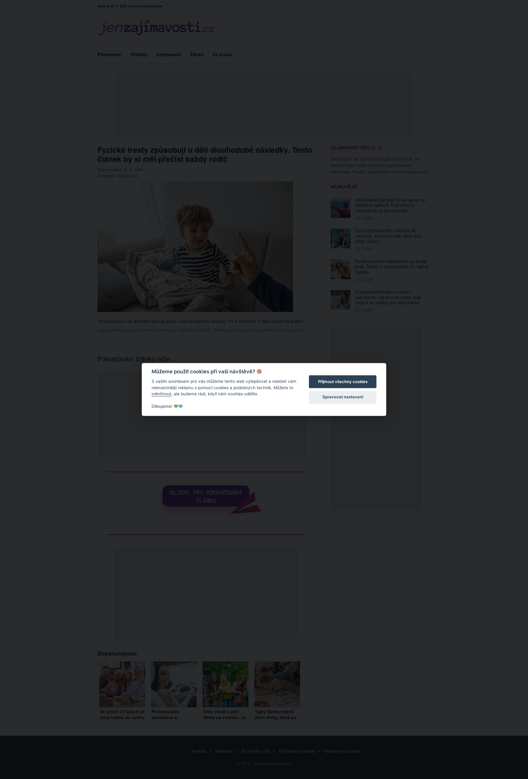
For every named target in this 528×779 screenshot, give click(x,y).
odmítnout (161, 393)
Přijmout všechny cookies (343, 381)
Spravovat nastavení (342, 396)
